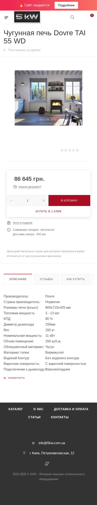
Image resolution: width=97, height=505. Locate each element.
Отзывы (46, 279)
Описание (17, 279)
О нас (38, 409)
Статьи (34, 417)
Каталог (16, 409)
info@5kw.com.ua (52, 443)
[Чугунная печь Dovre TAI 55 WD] (48, 98)
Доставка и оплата (71, 409)
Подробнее (66, 5)
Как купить (76, 279)
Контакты (60, 417)
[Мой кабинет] (81, 18)
